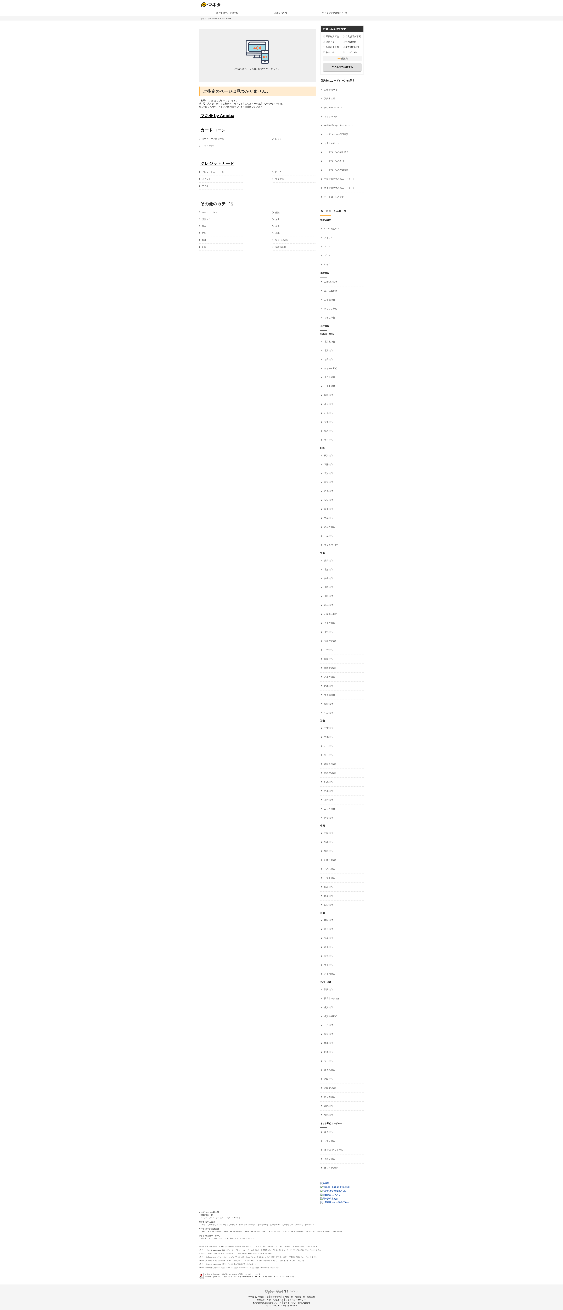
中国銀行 (328, 833)
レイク (327, 264)
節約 (204, 233)
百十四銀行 (329, 974)
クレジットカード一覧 (213, 172)
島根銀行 (328, 842)
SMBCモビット (331, 228)
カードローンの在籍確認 (336, 170)
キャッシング (330, 116)
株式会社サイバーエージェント (255, 1276)
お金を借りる (330, 89)
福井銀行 (328, 605)
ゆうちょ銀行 (330, 308)
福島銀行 (328, 431)
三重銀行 (328, 728)
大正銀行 (328, 790)
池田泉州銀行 (330, 764)
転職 (204, 247)
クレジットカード (217, 163)
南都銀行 (328, 817)
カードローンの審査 (334, 197)
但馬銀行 (328, 781)
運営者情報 (276, 1296)
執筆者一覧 (300, 1296)
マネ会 (201, 18)
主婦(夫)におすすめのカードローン (214, 1238)
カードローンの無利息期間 (211, 1231)
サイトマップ (290, 1302)
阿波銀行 (328, 956)
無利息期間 (350, 41)
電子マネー (280, 179)
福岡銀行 (328, 989)
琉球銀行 (328, 1114)
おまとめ (330, 52)
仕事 (277, 233)
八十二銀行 (329, 623)
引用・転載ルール (275, 1299)
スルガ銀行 (329, 676)
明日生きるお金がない (247, 1224)
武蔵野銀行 (329, 527)
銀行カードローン (333, 107)
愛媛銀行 (328, 938)
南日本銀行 (329, 1096)
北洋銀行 (328, 350)
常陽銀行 (328, 464)
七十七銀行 (329, 386)
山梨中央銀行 (330, 614)
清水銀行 (328, 685)
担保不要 (330, 41)
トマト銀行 (329, 877)
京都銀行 (328, 737)
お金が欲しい (287, 1224)
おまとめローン (332, 143)
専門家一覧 (288, 1296)
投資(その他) (281, 240)
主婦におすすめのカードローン (339, 179)
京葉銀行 (328, 518)
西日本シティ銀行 (333, 998)
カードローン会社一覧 (227, 12)
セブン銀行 (329, 1141)
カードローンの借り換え (336, 152)
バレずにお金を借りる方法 (211, 1224)
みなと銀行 (329, 808)
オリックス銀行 (332, 1167)
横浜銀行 (328, 455)
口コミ (278, 138)
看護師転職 (280, 247)
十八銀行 (328, 1025)
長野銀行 (328, 632)
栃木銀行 (328, 509)
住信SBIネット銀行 (333, 1150)
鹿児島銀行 (329, 1070)
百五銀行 (328, 746)
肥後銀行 (328, 1052)
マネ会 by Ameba (217, 115)
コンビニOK (351, 52)
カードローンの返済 (334, 161)
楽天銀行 (328, 1132)
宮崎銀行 (328, 1079)
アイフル (328, 237)
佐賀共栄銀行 (330, 1016)
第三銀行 (328, 755)
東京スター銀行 (332, 545)
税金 (204, 226)
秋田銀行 (328, 395)
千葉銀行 (328, 536)
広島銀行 (328, 886)
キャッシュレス (209, 212)
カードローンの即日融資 (336, 134)
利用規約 (261, 1299)
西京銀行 (328, 895)
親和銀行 (328, 1034)
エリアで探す (208, 145)
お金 (277, 219)
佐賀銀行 (328, 1007)
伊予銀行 (328, 947)
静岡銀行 (328, 658)
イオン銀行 (329, 1158)
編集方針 (311, 1296)
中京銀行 (328, 712)
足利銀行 (328, 500)
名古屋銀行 (329, 694)
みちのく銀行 (330, 368)
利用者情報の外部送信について (267, 1302)
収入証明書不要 (353, 36)
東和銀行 (328, 482)
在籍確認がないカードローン (338, 125)
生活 (277, 226)
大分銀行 (328, 1061)
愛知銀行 (328, 703)
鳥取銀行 (328, 851)
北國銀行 (328, 587)
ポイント (206, 179)
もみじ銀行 (329, 869)
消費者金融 (329, 98)
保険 (277, 212)
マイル (205, 186)
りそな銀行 (329, 317)
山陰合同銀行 (330, 860)
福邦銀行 (328, 799)
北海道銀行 (329, 341)
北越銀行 (328, 569)
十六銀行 (328, 650)
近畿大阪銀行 (330, 772)
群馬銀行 (328, 491)
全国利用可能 (332, 47)
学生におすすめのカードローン (339, 188)
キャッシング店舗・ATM (334, 12)
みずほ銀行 (329, 299)
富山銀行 (328, 578)
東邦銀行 (328, 440)
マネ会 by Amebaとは (258, 1296)
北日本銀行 (329, 377)
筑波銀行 (328, 473)
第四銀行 (328, 560)
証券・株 (206, 219)
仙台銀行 (328, 404)
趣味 (204, 240)
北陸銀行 (328, 596)
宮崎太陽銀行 (330, 1087)
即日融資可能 (332, 36)
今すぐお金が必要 (230, 1224)
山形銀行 (328, 413)
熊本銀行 (328, 1043)
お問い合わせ (304, 1302)
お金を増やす (263, 1224)
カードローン (213, 18)
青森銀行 (328, 359)
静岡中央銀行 (330, 667)
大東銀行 (328, 422)
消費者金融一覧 (206, 1215)
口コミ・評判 (280, 12)
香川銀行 (328, 965)
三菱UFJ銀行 (330, 281)
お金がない (309, 1224)
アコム (327, 246)
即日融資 (299, 1231)
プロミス (328, 255)
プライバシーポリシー (295, 1299)
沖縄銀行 (328, 1105)
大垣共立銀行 (330, 641)
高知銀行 (328, 929)
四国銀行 (328, 920)
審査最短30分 (352, 47)
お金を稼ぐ (299, 1224)
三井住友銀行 (330, 290)
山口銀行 (328, 904)
